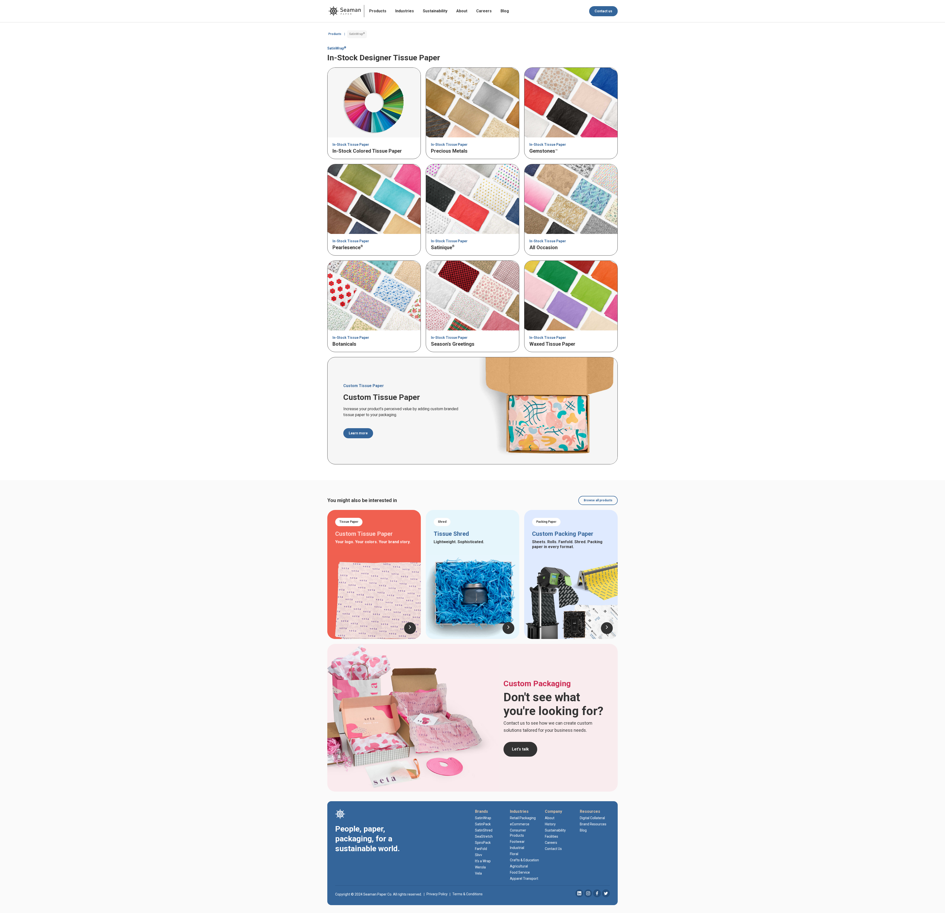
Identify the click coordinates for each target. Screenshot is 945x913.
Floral (514, 854)
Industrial (517, 848)
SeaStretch (484, 836)
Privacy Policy (437, 894)
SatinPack (483, 824)
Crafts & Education (524, 860)
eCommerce (519, 824)
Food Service (520, 872)
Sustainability (435, 11)
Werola (480, 867)
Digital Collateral (592, 818)
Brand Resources (593, 824)
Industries (404, 11)
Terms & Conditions (467, 894)
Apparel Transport (524, 878)
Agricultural (519, 866)
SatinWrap (483, 818)
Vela (478, 873)
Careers (484, 11)
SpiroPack (483, 843)
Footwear (517, 842)
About (461, 11)
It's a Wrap (483, 861)
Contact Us (553, 849)
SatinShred (483, 830)
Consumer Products (518, 832)
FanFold (481, 849)
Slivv (478, 855)
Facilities (551, 836)
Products (377, 11)
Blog (505, 11)
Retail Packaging (523, 818)
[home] (344, 11)
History (550, 824)
